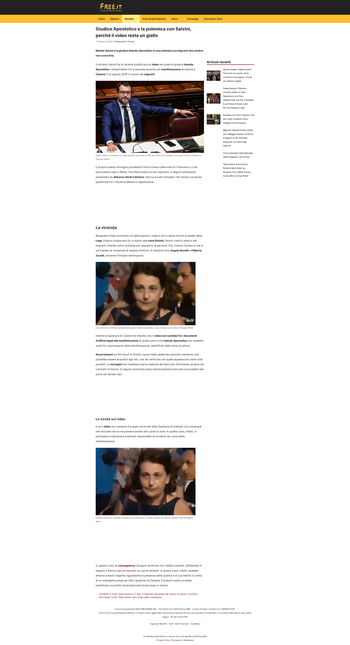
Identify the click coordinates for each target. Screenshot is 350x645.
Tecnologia (193, 18)
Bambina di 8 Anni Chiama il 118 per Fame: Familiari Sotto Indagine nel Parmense (238, 119)
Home (101, 18)
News (175, 18)
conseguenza (126, 565)
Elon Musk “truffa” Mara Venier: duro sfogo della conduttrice (130, 597)
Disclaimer (177, 640)
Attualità (129, 18)
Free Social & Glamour (154, 18)
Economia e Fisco (213, 18)
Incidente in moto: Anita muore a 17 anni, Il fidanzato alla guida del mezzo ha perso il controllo (148, 594)
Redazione (189, 640)
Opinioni (114, 18)
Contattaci (195, 623)
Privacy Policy (163, 640)
